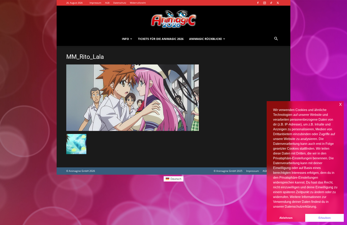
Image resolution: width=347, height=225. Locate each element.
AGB (107, 2)
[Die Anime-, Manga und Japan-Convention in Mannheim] (173, 19)
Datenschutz (119, 2)
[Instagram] (264, 3)
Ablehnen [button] (286, 217)
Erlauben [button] (324, 217)
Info (125, 39)
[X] (278, 3)
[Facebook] (258, 3)
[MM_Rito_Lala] (132, 130)
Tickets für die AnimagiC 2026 (161, 39)
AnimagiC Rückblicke (205, 39)
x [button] (340, 104)
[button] (276, 39)
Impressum (95, 2)
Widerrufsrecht (138, 2)
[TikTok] (271, 3)
